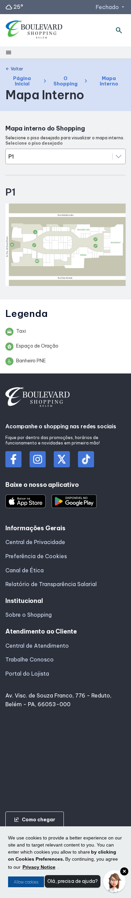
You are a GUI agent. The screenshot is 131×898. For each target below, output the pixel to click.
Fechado (111, 7)
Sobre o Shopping (28, 614)
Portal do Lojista (27, 673)
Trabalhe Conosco (29, 659)
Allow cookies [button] (26, 882)
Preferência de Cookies (36, 556)
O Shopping (65, 81)
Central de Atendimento (37, 645)
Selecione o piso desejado (33, 143)
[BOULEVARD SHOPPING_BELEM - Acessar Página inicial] (34, 30)
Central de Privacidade (35, 542)
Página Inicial (22, 81)
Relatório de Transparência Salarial (51, 584)
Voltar (14, 69)
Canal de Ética (24, 570)
